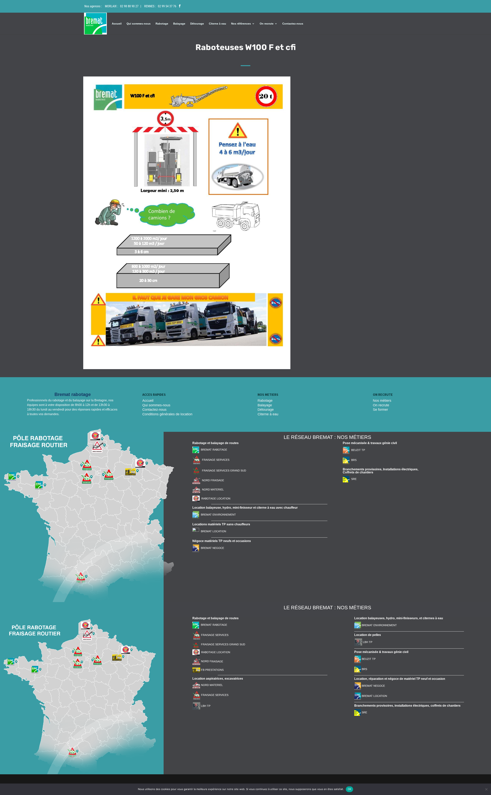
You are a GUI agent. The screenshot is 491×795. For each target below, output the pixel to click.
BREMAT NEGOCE (212, 547)
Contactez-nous (292, 23)
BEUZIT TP (358, 450)
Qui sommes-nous (139, 23)
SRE (354, 478)
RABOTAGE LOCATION (215, 498)
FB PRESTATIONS (212, 669)
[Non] (486, 789)
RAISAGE (217, 661)
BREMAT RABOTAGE (214, 449)
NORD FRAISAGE (213, 480)
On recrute (267, 23)
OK (349, 789)
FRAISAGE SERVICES (215, 459)
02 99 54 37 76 (167, 6)
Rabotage (162, 23)
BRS (354, 460)
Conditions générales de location (167, 414)
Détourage (197, 23)
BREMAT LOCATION (213, 531)
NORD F (205, 661)
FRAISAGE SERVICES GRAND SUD (224, 470)
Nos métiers (382, 400)
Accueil (117, 23)
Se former (380, 409)
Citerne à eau (217, 23)
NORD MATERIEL (213, 489)
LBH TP (205, 705)
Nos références (241, 23)
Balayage (179, 23)
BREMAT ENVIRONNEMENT (218, 514)
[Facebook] (179, 6)
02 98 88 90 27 (129, 6)
